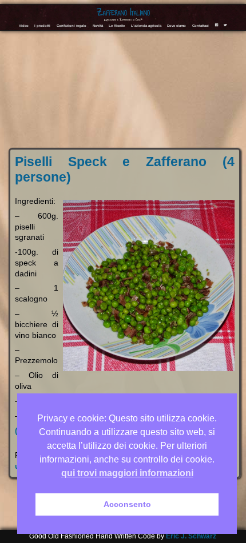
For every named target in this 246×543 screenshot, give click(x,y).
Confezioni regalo (71, 25)
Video (24, 25)
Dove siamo (176, 25)
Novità (98, 25)
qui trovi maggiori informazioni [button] (127, 473)
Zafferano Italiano (123, 12)
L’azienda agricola (146, 25)
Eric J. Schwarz (191, 536)
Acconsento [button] (127, 504)
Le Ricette (117, 25)
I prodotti (42, 25)
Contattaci (200, 25)
